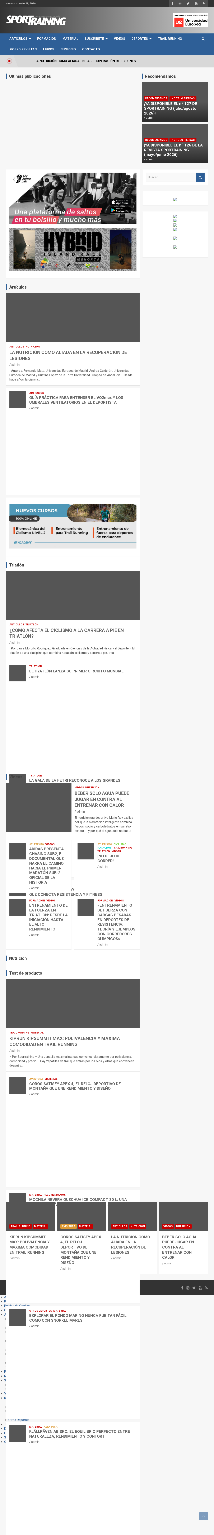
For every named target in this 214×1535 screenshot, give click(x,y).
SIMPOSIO (68, 49)
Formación (46, 39)
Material (70, 39)
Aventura (36, 1079)
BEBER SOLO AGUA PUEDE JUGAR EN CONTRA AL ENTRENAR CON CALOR (102, 799)
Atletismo (36, 844)
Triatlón (31, 624)
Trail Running (170, 39)
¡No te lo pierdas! (183, 98)
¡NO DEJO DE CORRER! (109, 858)
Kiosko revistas (23, 49)
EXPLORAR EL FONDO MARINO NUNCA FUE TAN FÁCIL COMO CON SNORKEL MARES (77, 1318)
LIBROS (48, 49)
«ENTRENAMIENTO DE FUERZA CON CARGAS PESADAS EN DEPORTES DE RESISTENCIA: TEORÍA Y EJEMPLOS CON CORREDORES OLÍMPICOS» (116, 922)
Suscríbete (94, 39)
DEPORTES (139, 39)
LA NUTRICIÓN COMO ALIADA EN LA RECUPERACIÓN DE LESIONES (130, 1245)
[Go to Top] (203, 1516)
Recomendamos (156, 98)
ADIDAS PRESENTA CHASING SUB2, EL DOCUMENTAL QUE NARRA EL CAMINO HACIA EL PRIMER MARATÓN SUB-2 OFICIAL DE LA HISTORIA (46, 865)
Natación (104, 847)
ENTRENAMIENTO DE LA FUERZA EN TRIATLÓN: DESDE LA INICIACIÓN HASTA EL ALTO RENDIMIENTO (48, 917)
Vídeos (119, 39)
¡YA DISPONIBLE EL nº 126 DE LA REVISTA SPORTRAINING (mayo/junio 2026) (173, 150)
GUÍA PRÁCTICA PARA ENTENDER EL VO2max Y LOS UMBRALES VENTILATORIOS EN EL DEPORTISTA (76, 400)
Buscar (200, 177)
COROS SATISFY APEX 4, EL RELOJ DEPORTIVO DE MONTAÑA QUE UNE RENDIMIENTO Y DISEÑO (75, 1086)
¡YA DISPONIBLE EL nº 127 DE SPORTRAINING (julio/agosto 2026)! (170, 108)
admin (150, 117)
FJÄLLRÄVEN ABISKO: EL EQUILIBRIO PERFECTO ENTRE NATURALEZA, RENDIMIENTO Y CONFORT (79, 1434)
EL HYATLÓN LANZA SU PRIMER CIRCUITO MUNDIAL (76, 671)
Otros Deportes (40, 1310)
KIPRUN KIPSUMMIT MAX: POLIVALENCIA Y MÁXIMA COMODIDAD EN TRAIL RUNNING (29, 1245)
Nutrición (32, 346)
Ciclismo (119, 844)
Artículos (18, 39)
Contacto (91, 49)
